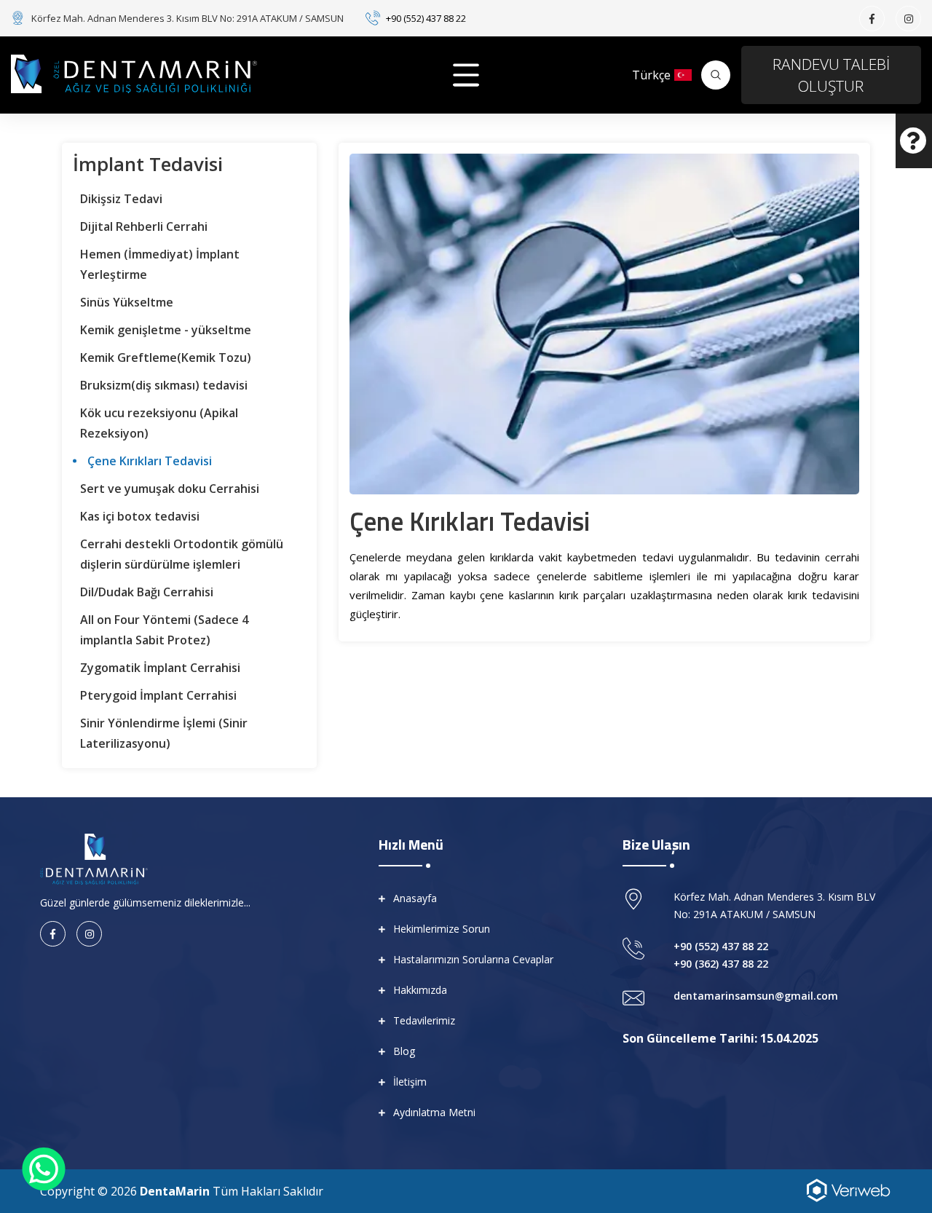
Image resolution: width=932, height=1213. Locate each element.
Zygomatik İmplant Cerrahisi (160, 668)
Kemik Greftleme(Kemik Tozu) (165, 357)
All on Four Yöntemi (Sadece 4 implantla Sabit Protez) (164, 630)
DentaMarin (175, 1191)
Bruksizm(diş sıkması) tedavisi (164, 385)
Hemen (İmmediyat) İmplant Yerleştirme (160, 264)
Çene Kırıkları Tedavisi (149, 461)
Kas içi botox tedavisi (140, 516)
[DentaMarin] (134, 74)
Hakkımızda (420, 990)
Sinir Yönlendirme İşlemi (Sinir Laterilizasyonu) (164, 733)
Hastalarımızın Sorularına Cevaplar (473, 959)
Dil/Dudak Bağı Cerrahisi (146, 592)
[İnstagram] (908, 18)
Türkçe (651, 75)
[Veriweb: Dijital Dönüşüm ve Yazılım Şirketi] (848, 1189)
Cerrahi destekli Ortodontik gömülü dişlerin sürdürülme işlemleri (181, 554)
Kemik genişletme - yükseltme (165, 330)
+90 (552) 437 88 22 (426, 18)
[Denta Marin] (94, 858)
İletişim (410, 1081)
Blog (404, 1051)
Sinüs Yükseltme (126, 302)
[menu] (466, 75)
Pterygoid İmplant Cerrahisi (158, 695)
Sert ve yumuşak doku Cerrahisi (169, 489)
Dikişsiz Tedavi (121, 199)
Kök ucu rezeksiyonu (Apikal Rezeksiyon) (159, 423)
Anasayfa (415, 898)
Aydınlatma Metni (434, 1112)
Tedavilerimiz (424, 1020)
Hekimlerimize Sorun (441, 929)
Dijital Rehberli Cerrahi (144, 226)
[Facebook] (872, 18)
